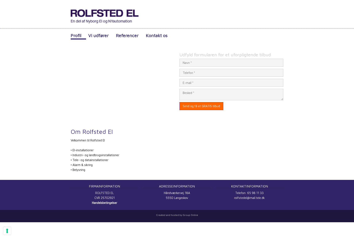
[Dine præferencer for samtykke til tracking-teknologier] (7, 231)
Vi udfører (98, 35)
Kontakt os (157, 35)
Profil (76, 35)
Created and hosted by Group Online (177, 215)
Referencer (127, 35)
